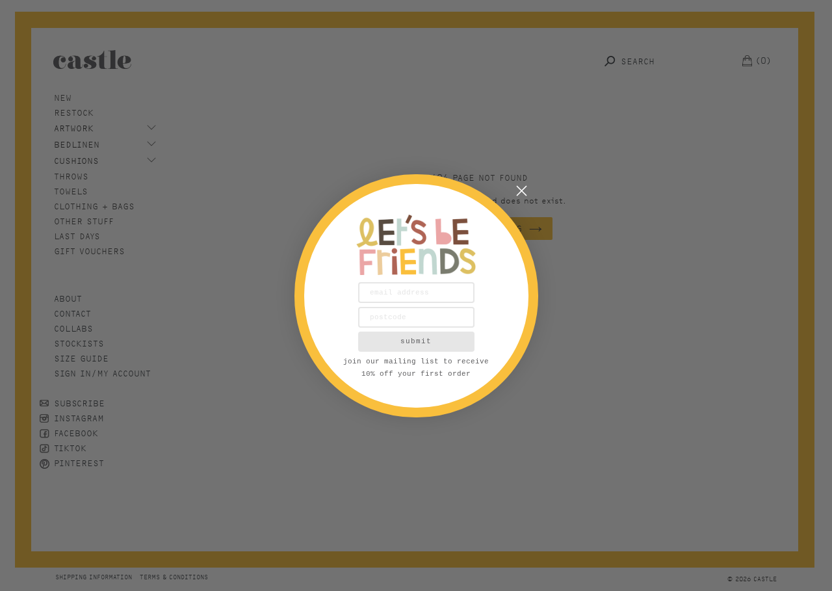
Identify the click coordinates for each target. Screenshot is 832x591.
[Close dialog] (521, 190)
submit (416, 341)
